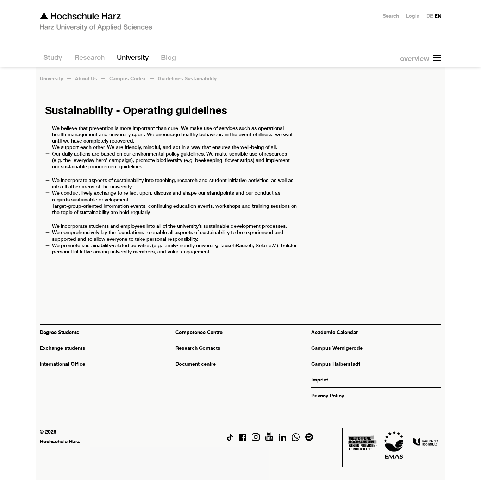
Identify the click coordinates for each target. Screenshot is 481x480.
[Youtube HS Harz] (269, 439)
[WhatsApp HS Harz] (296, 439)
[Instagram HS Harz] (256, 439)
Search (391, 16)
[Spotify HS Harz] (309, 439)
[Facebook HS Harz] (242, 439)
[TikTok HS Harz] (229, 439)
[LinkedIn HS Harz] (282, 439)
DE (429, 16)
